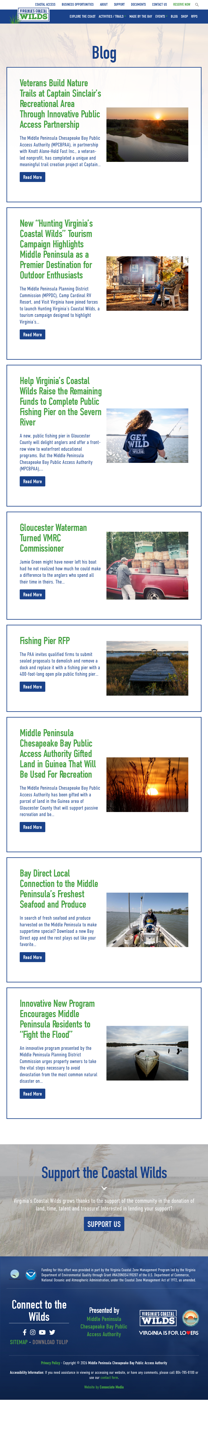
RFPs (194, 16)
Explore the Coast (82, 16)
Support (119, 4)
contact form (109, 1377)
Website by (104, 1387)
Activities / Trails (111, 16)
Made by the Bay (140, 16)
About (104, 4)
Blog (174, 16)
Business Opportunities (78, 4)
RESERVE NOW (181, 4)
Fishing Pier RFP (45, 641)
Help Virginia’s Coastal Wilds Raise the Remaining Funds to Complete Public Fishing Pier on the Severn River (61, 401)
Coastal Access (45, 4)
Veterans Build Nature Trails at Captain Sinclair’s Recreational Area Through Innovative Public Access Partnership (60, 103)
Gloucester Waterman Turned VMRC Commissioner (53, 538)
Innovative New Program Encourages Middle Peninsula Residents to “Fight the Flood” (57, 1019)
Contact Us (159, 4)
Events (160, 16)
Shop (184, 16)
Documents (138, 4)
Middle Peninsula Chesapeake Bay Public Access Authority (103, 1326)
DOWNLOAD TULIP (50, 1342)
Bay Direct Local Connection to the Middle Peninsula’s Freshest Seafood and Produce (59, 888)
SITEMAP (19, 1342)
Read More (32, 177)
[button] (197, 4)
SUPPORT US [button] (104, 1224)
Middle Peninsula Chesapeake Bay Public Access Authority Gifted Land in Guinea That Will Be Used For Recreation (58, 753)
